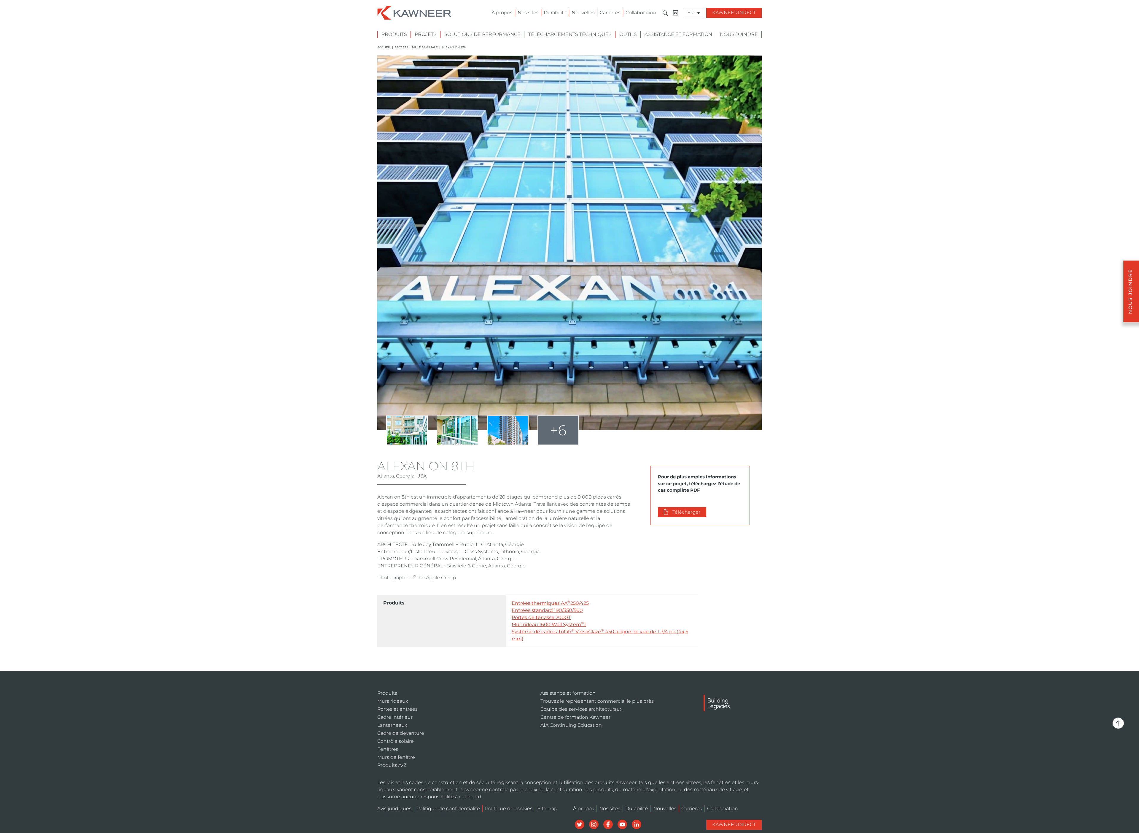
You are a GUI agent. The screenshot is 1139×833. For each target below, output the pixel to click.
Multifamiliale (425, 47)
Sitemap (547, 808)
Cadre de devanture (400, 733)
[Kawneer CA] (675, 12)
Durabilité (555, 12)
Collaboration (641, 12)
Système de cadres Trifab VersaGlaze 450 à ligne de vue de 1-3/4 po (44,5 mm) (600, 635)
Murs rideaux (392, 701)
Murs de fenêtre (396, 757)
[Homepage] (414, 12)
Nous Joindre (739, 34)
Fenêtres (387, 749)
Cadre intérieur (395, 717)
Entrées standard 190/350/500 (547, 610)
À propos (502, 12)
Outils (628, 34)
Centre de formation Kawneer (575, 717)
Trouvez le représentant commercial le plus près (597, 701)
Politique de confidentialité (448, 808)
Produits (394, 34)
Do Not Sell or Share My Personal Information (430, 815)
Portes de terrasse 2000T (541, 617)
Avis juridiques (394, 808)
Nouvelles (583, 12)
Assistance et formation (678, 34)
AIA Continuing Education (571, 725)
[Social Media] (580, 824)
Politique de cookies (508, 808)
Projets (426, 34)
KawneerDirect (734, 12)
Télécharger (686, 512)
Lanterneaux (392, 725)
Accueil (384, 47)
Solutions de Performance (482, 34)
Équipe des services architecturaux (581, 709)
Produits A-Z (391, 765)
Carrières (610, 12)
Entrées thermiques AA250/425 (550, 603)
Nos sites (528, 12)
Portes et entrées (397, 709)
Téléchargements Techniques (570, 34)
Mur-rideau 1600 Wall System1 (549, 624)
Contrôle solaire (395, 741)
